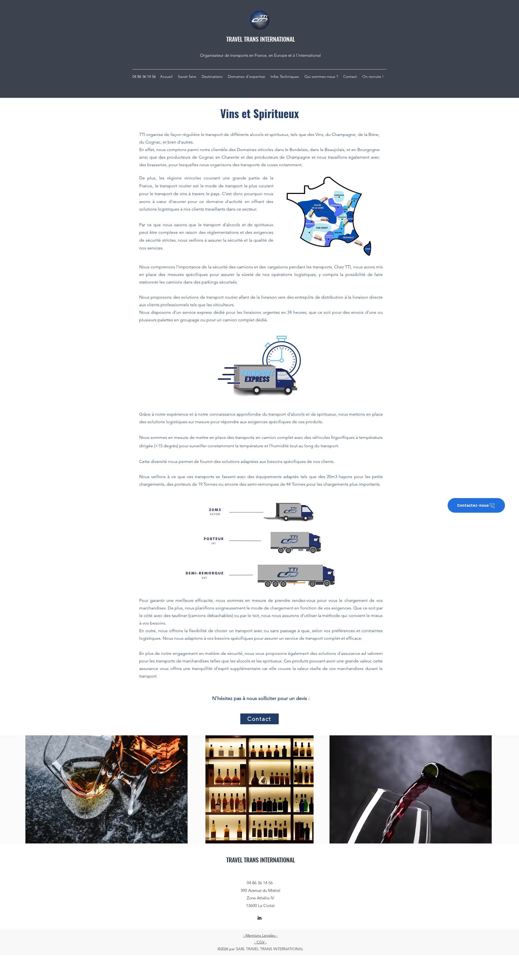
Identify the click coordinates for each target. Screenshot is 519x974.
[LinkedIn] (259, 917)
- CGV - (260, 942)
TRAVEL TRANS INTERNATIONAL (260, 39)
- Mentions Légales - (260, 935)
